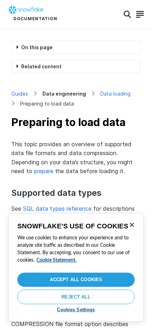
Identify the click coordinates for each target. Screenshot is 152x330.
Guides (19, 94)
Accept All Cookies (76, 279)
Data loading (115, 94)
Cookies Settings (76, 309)
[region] (76, 267)
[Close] (132, 225)
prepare (43, 171)
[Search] (127, 14)
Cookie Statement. (56, 260)
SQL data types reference (57, 208)
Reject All (76, 297)
